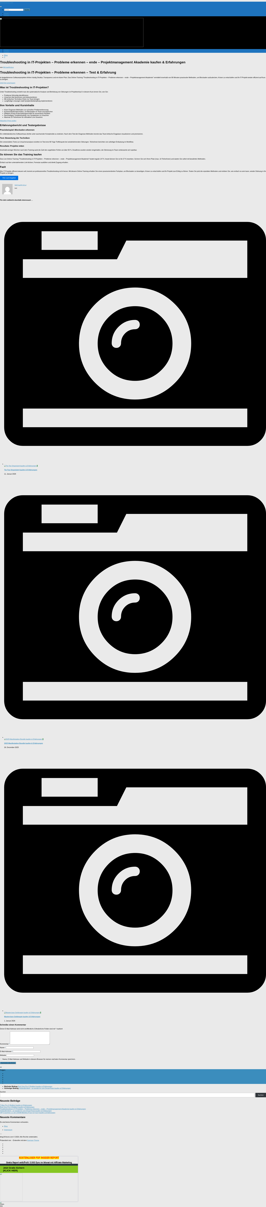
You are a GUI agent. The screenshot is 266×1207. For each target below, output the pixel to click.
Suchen (3, 1092)
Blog (6, 55)
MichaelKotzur (8, 67)
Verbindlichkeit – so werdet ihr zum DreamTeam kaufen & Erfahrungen (26, 1111)
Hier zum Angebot (9, 178)
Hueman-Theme (33, 1140)
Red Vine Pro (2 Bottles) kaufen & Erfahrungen (17, 1107)
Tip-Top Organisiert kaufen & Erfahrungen (20, 470)
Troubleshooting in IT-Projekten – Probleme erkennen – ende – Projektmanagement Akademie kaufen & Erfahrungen (43, 1109)
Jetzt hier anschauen (7, 83)
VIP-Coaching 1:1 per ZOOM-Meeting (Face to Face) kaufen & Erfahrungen (27, 1113)
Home (6, 13)
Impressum (8, 1130)
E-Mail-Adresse (6, 1051)
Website (3, 1055)
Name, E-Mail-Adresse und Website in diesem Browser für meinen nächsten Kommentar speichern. (38, 1059)
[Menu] (1, 6)
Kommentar (5, 1044)
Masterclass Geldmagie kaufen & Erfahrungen (22, 1017)
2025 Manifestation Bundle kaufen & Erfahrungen (23, 743)
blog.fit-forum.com (6, 2)
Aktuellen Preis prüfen (8, 121)
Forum (6, 15)
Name (3, 1047)
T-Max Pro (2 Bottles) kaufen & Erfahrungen (16, 1105)
